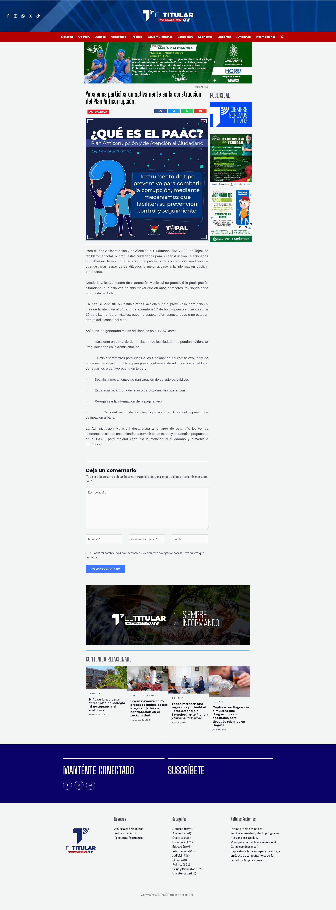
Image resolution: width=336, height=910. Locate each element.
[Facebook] (8, 16)
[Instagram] (15, 16)
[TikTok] (38, 16)
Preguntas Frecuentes (128, 837)
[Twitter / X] (30, 16)
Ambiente (178, 833)
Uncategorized (182, 873)
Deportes (178, 837)
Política (177, 864)
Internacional (181, 851)
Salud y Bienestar (183, 869)
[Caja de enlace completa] (106, 692)
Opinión (177, 860)
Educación (179, 846)
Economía (178, 842)
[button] (282, 37)
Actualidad (179, 829)
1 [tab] (168, 736)
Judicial (177, 855)
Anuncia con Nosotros (128, 829)
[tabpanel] (106, 692)
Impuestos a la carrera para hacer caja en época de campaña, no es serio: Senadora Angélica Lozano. (255, 855)
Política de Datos (125, 833)
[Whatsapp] (23, 16)
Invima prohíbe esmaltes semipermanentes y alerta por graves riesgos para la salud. (255, 833)
